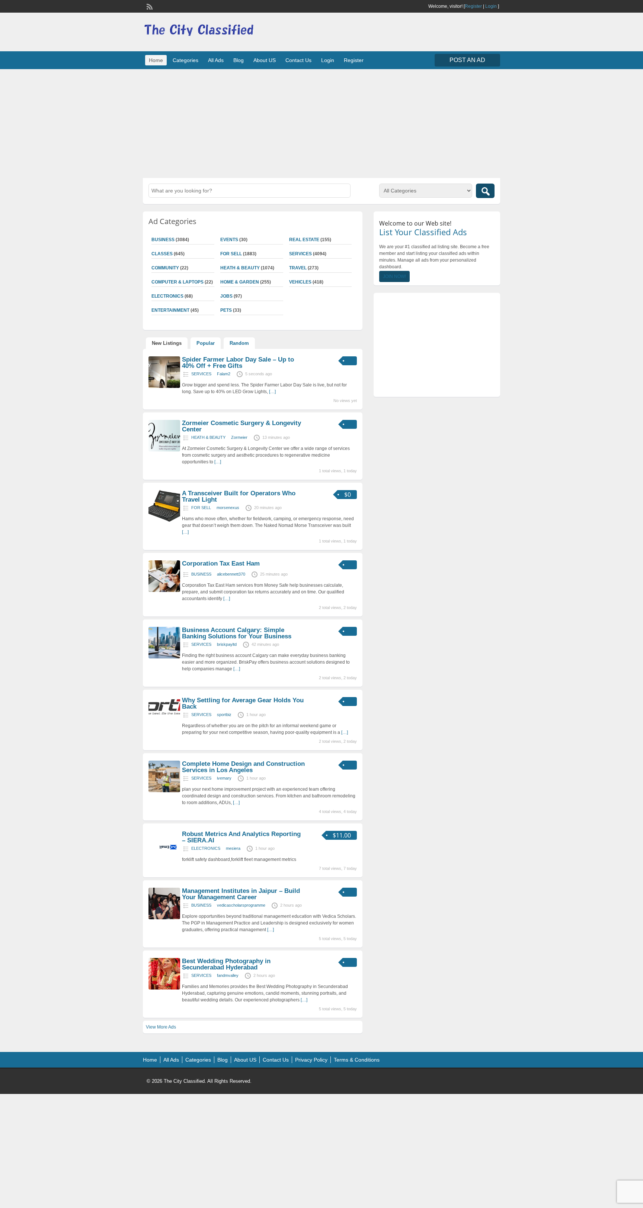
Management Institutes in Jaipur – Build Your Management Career (241, 894)
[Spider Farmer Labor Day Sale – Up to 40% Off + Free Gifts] (164, 386)
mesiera (233, 848)
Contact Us (298, 60)
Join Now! (394, 276)
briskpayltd (227, 644)
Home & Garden (239, 282)
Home (156, 60)
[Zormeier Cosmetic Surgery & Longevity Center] (164, 450)
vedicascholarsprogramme (241, 905)
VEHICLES (300, 282)
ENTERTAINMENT (170, 310)
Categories (185, 60)
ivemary (224, 778)
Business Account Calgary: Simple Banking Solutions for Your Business (236, 633)
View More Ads (161, 1027)
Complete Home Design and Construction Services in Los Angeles (243, 767)
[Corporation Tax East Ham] (164, 590)
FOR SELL (231, 253)
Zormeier (239, 437)
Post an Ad (467, 60)
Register (473, 6)
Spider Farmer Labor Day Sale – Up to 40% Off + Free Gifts (238, 362)
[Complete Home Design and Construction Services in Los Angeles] (164, 790)
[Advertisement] (321, 123)
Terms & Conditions (357, 1060)
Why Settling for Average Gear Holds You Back (243, 703)
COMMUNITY (165, 268)
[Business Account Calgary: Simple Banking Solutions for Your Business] (164, 657)
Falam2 (223, 374)
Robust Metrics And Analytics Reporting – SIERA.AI (241, 837)
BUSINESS (163, 239)
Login (491, 6)
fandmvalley (228, 975)
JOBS (226, 296)
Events (229, 239)
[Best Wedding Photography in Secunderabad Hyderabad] (164, 988)
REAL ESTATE (304, 239)
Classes (162, 253)
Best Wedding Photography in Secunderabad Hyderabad (226, 964)
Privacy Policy (311, 1060)
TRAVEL (298, 268)
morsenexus (228, 507)
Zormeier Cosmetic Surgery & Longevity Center (241, 426)
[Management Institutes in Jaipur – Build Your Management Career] (164, 917)
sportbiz (224, 714)
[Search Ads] (485, 191)
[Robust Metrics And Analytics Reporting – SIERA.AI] (164, 861)
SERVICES (300, 253)
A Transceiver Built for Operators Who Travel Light (238, 496)
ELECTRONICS (167, 296)
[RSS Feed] (149, 6)
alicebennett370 (231, 574)
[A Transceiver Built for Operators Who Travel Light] (164, 520)
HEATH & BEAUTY (240, 268)
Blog (238, 60)
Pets (226, 310)
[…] (272, 391)
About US (264, 60)
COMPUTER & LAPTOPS (177, 282)
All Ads (216, 60)
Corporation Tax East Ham (221, 563)
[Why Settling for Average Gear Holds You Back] (164, 715)
